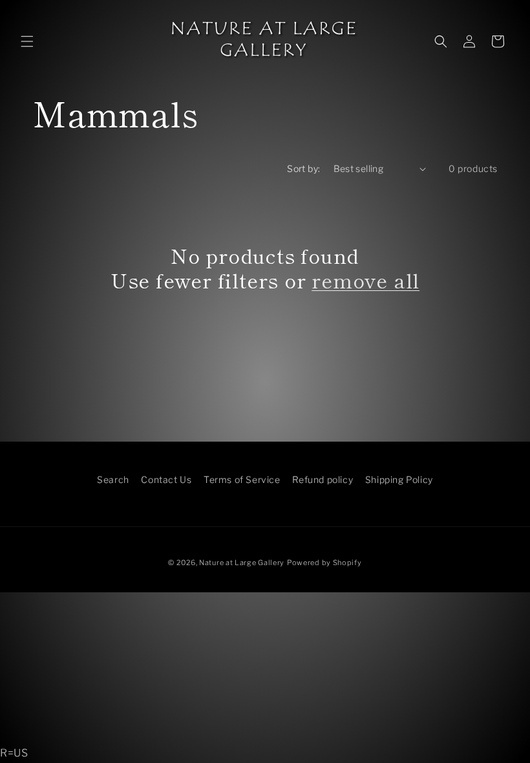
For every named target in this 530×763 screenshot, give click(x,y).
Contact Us (166, 479)
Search (113, 479)
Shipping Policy (399, 479)
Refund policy (322, 479)
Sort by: (303, 168)
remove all (365, 280)
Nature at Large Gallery (241, 562)
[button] (27, 41)
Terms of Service (242, 479)
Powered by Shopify (324, 562)
